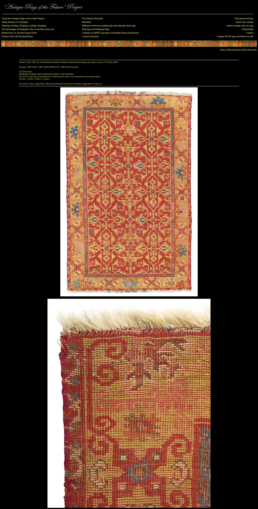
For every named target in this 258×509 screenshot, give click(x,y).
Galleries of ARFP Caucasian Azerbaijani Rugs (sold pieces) (110, 33)
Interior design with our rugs (240, 25)
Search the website (244, 22)
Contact (249, 33)
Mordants (86, 22)
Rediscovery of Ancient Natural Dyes (19, 33)
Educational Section (244, 18)
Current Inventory (90, 36)
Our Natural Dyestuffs (92, 18)
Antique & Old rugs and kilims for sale (235, 36)
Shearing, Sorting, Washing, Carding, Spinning (24, 25)
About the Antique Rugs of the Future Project (23, 18)
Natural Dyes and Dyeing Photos (17, 36)
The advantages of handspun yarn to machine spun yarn (28, 29)
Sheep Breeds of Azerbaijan (15, 22)
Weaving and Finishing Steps (95, 29)
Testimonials (247, 29)
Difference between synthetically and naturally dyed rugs (109, 25)
